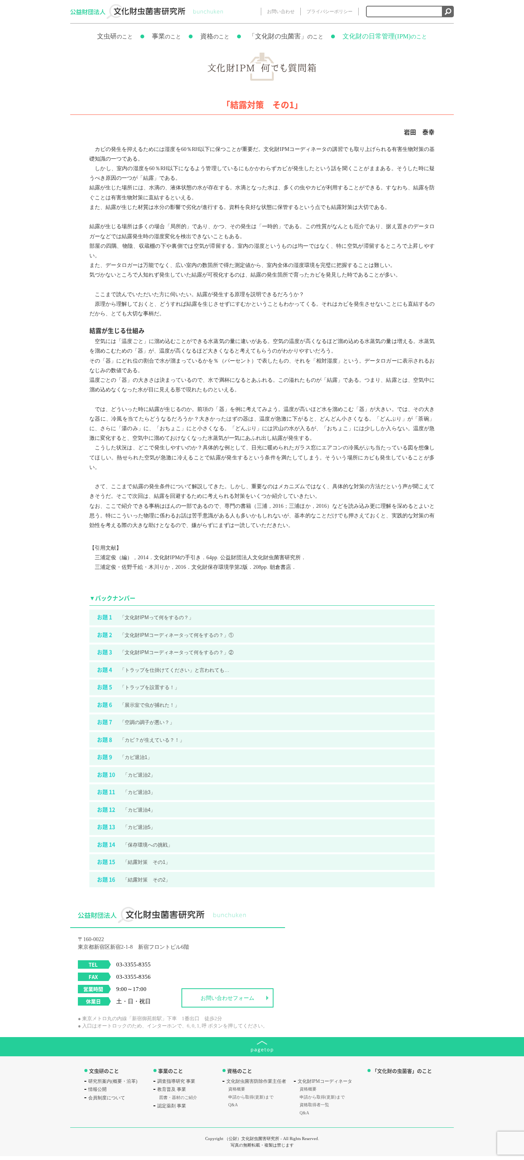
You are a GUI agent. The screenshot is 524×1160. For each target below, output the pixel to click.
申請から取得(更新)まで (251, 1097)
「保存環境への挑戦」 (135, 844)
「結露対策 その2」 (133, 879)
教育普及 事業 (171, 1089)
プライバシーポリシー (329, 11)
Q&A (233, 1104)
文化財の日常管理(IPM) (385, 36)
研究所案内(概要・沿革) (112, 1081)
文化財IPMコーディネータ (325, 1081)
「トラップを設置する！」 (138, 687)
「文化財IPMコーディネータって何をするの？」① (165, 634)
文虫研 (115, 36)
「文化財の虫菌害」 (286, 36)
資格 (214, 36)
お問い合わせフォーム (227, 998)
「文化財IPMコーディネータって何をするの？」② (165, 652)
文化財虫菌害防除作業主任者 (256, 1081)
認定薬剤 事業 (171, 1106)
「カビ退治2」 (126, 774)
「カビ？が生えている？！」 (141, 739)
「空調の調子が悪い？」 (136, 722)
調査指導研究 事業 (176, 1081)
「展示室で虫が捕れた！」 (138, 704)
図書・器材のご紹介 (178, 1097)
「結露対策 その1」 (133, 861)
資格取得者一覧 (314, 1104)
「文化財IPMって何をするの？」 (145, 617)
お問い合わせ (281, 11)
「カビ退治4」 (126, 809)
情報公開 (97, 1089)
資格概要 (236, 1089)
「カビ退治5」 (126, 826)
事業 (166, 36)
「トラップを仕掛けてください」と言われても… (163, 669)
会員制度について (106, 1097)
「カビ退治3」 (126, 791)
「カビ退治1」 (124, 757)
